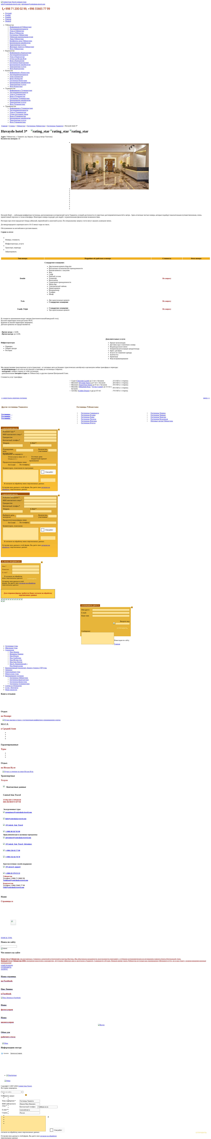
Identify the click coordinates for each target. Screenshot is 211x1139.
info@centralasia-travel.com (11, 4)
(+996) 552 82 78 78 (13, 857)
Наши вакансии (11, 690)
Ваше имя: (85, 616)
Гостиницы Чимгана (158, 417)
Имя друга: (85, 610)
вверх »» (206, 398)
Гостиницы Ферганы (89, 421)
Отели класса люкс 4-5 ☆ (17, 457)
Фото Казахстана (16, 86)
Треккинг (8, 670)
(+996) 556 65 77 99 (13, 850)
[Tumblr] (19, 599)
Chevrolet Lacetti (83, 381)
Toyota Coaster (97, 387)
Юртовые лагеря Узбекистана (162, 421)
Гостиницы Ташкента (55, 126)
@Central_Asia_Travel (14, 825)
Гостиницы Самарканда (90, 413)
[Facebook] (2, 599)
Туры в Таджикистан (17, 94)
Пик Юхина (14, 656)
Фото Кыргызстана (17, 69)
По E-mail (11, 465)
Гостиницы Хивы (87, 417)
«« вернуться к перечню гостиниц (14, 398)
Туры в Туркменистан (18, 112)
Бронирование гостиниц (14, 676)
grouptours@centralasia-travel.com (18, 812)
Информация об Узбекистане (20, 27)
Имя (4, 566)
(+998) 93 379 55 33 (13, 873)
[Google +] (15, 599)
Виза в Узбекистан (17, 33)
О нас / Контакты (11, 688)
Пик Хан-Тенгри (16, 662)
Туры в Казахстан (16, 76)
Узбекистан (21, 126)
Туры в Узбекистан (17, 31)
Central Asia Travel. (25, 1086)
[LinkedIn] (17, 599)
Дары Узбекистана (17, 39)
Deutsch (8, 21)
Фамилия (5, 569)
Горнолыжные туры (12, 672)
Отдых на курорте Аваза (19, 114)
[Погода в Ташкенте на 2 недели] (16, 1053)
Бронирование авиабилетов (20, 43)
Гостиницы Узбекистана (19, 35)
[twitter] (11, 599)
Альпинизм (9, 650)
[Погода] (4, 1053)
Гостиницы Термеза (158, 413)
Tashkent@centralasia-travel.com (15, 880)
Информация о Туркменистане (21, 108)
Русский (8, 13)
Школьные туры (11, 648)
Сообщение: (85, 631)
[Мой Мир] (6, 599)
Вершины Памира (16, 654)
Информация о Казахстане (20, 73)
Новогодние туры (12, 674)
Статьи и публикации (13, 686)
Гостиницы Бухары (88, 415)
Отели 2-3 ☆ (12, 459)
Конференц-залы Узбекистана (21, 41)
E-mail (5, 572)
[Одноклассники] (8, 599)
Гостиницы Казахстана (18, 80)
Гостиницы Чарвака (158, 415)
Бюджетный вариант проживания (38, 460)
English (8, 15)
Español (8, 17)
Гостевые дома (36, 457)
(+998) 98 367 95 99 (13, 831)
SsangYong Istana (85, 385)
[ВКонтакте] (4, 599)
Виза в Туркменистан (18, 116)
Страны (12, 126)
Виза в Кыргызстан (17, 61)
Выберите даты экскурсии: (8, 516)
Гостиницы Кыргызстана (19, 63)
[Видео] (101, 1025)
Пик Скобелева (15, 658)
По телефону (25, 465)
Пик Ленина (14, 652)
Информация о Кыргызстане (20, 53)
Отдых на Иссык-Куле (18, 59)
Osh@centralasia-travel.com (13, 887)
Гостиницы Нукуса (88, 423)
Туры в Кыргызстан (17, 57)
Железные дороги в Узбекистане (22, 47)
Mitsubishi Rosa (85, 387)
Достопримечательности (19, 29)
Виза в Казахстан (16, 78)
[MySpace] (22, 599)
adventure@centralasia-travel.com (33, 4)
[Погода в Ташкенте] (11, 1052)
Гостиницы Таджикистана (19, 98)
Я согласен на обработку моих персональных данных (24, 484)
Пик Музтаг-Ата (16, 660)
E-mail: (83, 613)
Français (8, 19)
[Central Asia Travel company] (13, 2)
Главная (4, 126)
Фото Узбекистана (16, 49)
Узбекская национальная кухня (21, 37)
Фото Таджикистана (17, 104)
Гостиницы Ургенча (88, 419)
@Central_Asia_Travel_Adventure (19, 844)
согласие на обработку (27, 583)
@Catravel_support (13, 867)
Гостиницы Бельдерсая (159, 419)
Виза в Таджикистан (17, 96)
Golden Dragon (83, 391)
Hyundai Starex (84, 383)
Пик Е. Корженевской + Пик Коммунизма (19, 665)
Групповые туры (11, 646)
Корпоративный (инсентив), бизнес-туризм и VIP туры (26, 668)
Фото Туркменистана (18, 122)
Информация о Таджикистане (21, 90)
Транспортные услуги (18, 45)
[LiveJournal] (13, 599)
